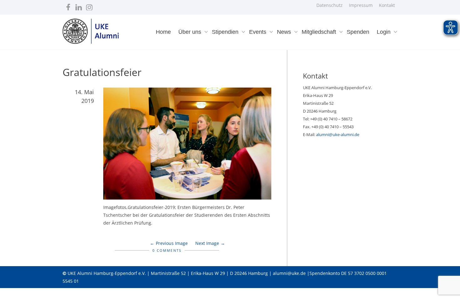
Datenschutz (329, 5)
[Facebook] (68, 6)
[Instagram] (89, 6)
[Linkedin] (79, 6)
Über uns (190, 32)
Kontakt (387, 5)
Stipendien (226, 32)
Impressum (361, 5)
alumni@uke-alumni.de (337, 134)
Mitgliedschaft (320, 32)
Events (258, 32)
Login (384, 32)
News (285, 32)
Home (163, 32)
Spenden (358, 32)
